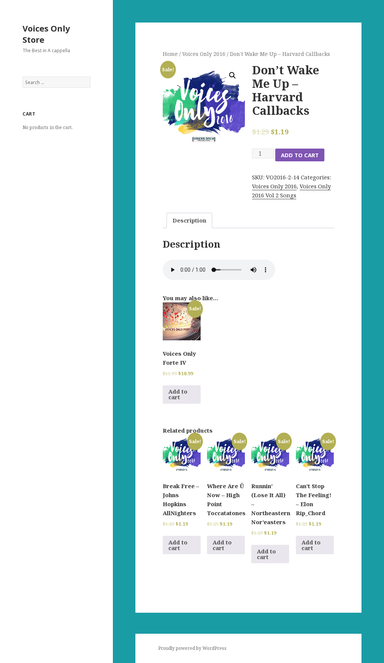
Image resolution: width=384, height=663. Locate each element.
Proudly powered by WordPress (192, 648)
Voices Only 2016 (203, 53)
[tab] (189, 220)
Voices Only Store (46, 34)
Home (170, 53)
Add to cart (300, 155)
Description (189, 220)
